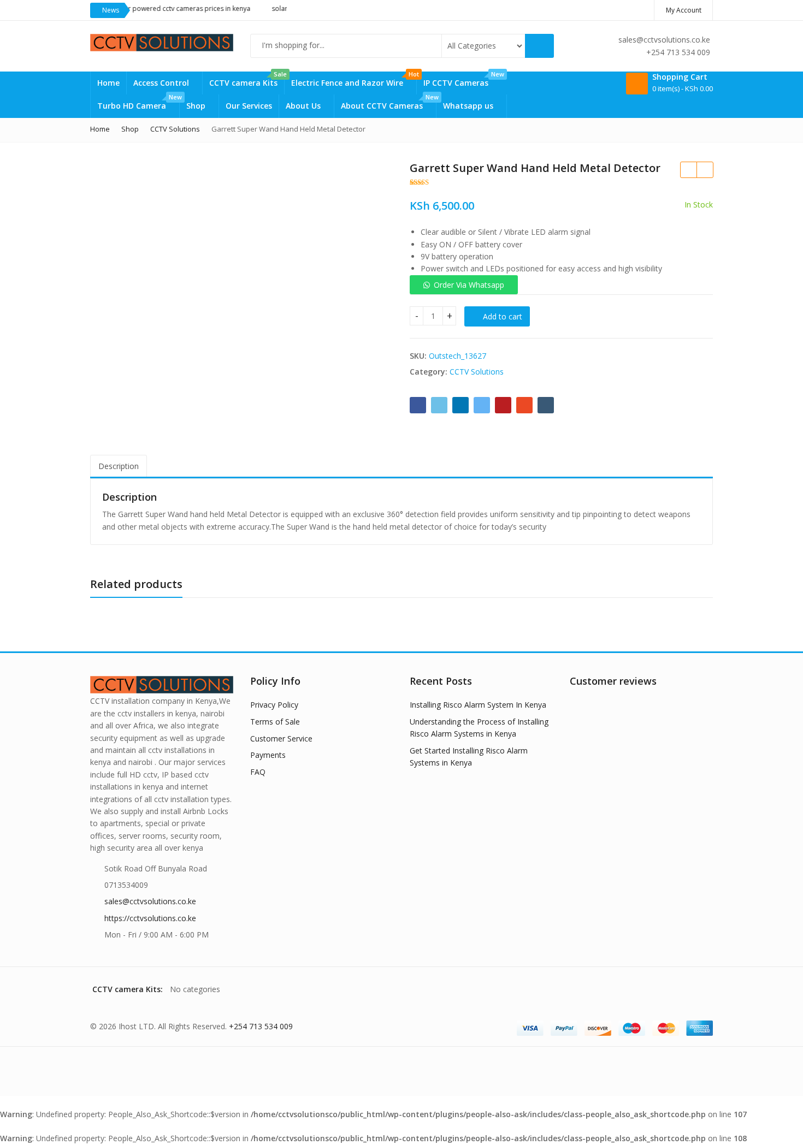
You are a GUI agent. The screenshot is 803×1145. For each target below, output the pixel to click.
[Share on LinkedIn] (460, 405)
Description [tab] (118, 466)
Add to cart (502, 316)
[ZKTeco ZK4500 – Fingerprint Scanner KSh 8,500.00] (688, 170)
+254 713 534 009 (261, 1026)
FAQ (257, 772)
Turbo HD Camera (138, 102)
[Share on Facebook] (418, 405)
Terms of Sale (275, 721)
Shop (197, 105)
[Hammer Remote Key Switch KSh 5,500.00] (704, 170)
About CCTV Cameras (388, 102)
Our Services (249, 105)
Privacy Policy (274, 704)
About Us (304, 105)
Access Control (162, 83)
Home (108, 83)
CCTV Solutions (477, 371)
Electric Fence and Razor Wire (353, 80)
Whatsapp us (469, 105)
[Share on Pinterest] (503, 405)
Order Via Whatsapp (469, 285)
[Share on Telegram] (482, 405)
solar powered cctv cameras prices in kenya (167, 8)
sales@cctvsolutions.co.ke (150, 901)
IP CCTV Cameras (462, 80)
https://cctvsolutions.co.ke (150, 918)
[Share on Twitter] (439, 405)
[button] (464, 285)
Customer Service (281, 738)
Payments (268, 755)
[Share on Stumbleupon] (524, 405)
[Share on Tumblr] (546, 405)
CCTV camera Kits (246, 80)
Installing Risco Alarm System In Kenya (478, 704)
